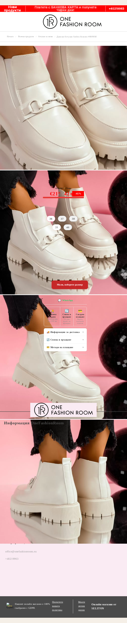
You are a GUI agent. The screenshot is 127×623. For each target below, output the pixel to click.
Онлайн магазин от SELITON (103, 606)
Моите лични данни (81, 606)
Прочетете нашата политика (57, 606)
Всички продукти (26, 36)
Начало (10, 36)
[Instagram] (19, 571)
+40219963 (116, 8)
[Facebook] (6, 571)
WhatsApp (65, 300)
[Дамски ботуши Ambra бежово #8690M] (63, 168)
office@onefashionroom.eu (21, 551)
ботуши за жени (45, 36)
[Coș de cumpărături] (120, 21)
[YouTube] (31, 571)
